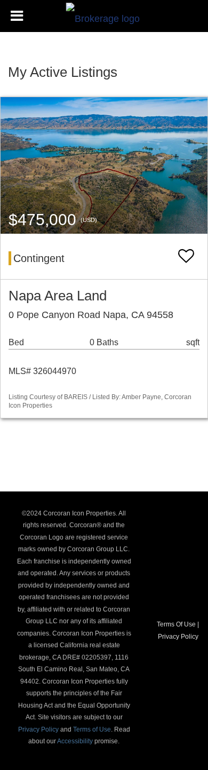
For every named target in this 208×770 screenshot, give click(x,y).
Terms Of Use (176, 624)
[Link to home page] (104, 16)
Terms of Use (92, 729)
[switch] (186, 256)
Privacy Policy (38, 729)
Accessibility (75, 741)
